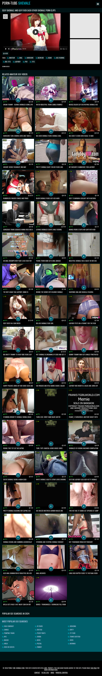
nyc (5, 636)
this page (93, 668)
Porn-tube (16, 3)
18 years (40, 626)
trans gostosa (74, 636)
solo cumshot (9, 626)
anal (20, 58)
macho (6, 640)
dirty (71, 629)
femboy (39, 647)
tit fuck (72, 633)
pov (26, 61)
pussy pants (41, 633)
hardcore (29, 58)
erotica (39, 629)
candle (6, 629)
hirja (6, 643)
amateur (12, 58)
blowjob (40, 58)
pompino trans (9, 633)
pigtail (39, 643)
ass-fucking (60, 58)
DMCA (52, 672)
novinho (72, 643)
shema (39, 636)
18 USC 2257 (45, 672)
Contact (37, 672)
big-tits (8, 61)
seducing (72, 626)
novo (38, 640)
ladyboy (18, 61)
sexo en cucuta (9, 647)
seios (71, 640)
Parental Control (62, 672)
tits (33, 61)
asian (50, 58)
